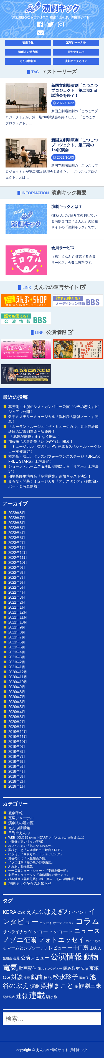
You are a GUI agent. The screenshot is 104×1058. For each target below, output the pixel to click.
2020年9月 (16, 687)
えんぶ (34, 912)
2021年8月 (16, 632)
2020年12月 (17, 672)
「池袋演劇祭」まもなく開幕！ (34, 436)
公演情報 (66, 956)
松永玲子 (65, 976)
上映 (93, 948)
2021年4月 (16, 652)
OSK (21, 912)
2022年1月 (16, 607)
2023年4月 (16, 533)
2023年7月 (16, 518)
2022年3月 (16, 597)
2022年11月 (17, 558)
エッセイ (46, 923)
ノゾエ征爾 (20, 939)
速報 (22, 996)
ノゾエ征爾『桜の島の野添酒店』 (31, 862)
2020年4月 (16, 712)
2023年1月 (16, 548)
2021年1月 (16, 667)
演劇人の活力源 (28, 51)
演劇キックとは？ (76, 60)
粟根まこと (57, 985)
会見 (16, 958)
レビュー (57, 947)
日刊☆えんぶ (76, 51)
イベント (79, 912)
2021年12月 (17, 612)
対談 (17, 977)
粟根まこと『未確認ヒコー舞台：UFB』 (35, 850)
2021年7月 (16, 637)
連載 (37, 995)
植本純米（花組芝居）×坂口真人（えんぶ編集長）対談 (45, 879)
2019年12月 (17, 732)
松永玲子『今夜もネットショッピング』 (35, 854)
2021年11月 (17, 617)
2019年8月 (16, 752)
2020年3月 (16, 717)
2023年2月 (16, 543)
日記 (48, 977)
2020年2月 (16, 722)
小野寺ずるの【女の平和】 (26, 841)
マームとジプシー (23, 948)
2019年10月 (17, 742)
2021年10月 (17, 622)
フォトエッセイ (61, 939)
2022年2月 (16, 602)
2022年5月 (16, 587)
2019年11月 (17, 737)
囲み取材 (71, 968)
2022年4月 (16, 592)
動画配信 (28, 968)
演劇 (35, 986)
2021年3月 (16, 657)
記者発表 (9, 997)
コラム (87, 921)
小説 (27, 978)
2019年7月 (16, 757)
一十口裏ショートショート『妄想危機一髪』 (38, 870)
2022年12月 (17, 553)
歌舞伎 (83, 978)
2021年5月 (16, 647)
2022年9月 (16, 567)
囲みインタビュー (50, 968)
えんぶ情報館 (28, 60)
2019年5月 (16, 766)
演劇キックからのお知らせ (30, 883)
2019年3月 (16, 776)
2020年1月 (16, 727)
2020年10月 (17, 682)
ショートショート (53, 931)
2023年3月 (16, 538)
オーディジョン (63, 923)
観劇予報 (28, 42)
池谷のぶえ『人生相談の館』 (28, 858)
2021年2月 (16, 662)
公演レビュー (35, 957)
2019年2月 (16, 781)
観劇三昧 (90, 986)
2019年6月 (16, 762)
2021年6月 (16, 642)
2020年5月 (16, 707)
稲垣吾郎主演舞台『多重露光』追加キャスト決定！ (49, 476)
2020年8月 (16, 692)
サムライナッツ (17, 931)
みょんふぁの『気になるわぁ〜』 (31, 845)
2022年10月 (17, 563)
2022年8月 (16, 572)
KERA (9, 912)
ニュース (87, 930)
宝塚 (84, 969)
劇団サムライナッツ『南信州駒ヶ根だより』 (38, 874)
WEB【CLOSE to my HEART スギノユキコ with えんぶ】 (47, 837)
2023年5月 (16, 528)
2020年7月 (16, 697)
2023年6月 (16, 523)
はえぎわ (57, 911)
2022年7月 (16, 577)
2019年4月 (16, 771)
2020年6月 (16, 702)
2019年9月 (16, 747)
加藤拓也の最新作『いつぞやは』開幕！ (40, 441)
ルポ (44, 948)
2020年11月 (17, 677)
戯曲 (37, 977)
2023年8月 (16, 513)
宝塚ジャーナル (76, 42)
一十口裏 (77, 947)
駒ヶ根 (52, 996)
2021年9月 (16, 627)
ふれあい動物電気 (20, 866)
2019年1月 (16, 786)
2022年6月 (16, 582)
